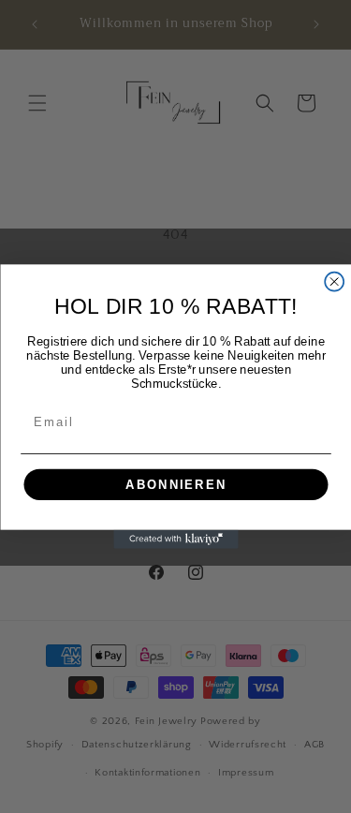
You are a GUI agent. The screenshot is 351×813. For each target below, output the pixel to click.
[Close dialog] (334, 282)
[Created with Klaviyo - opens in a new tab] (175, 539)
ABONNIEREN (175, 484)
